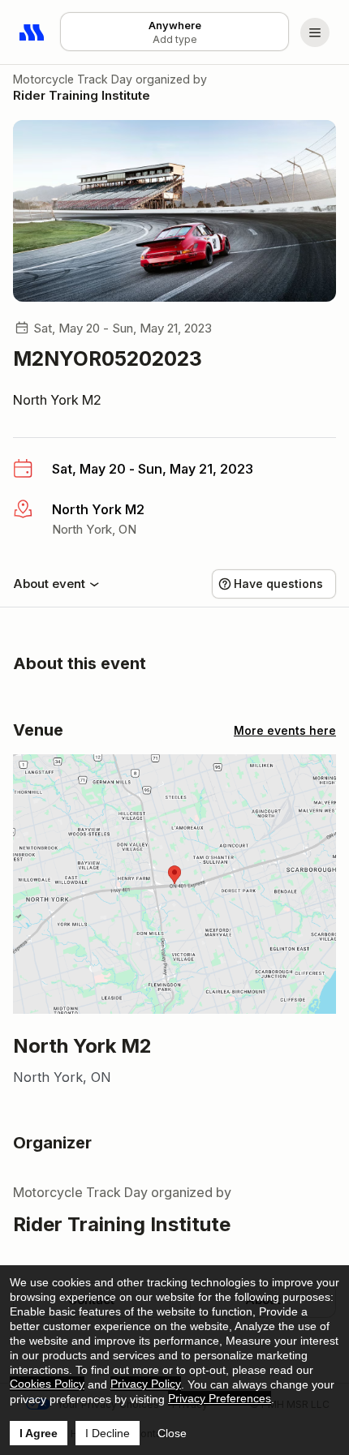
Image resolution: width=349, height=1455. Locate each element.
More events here (285, 730)
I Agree (38, 1433)
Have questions (278, 583)
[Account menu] (315, 32)
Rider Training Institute (81, 95)
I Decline (107, 1433)
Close (172, 1433)
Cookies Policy (47, 1383)
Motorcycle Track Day (72, 79)
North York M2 (57, 400)
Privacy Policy (145, 1383)
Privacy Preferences (219, 1398)
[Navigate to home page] (32, 32)
